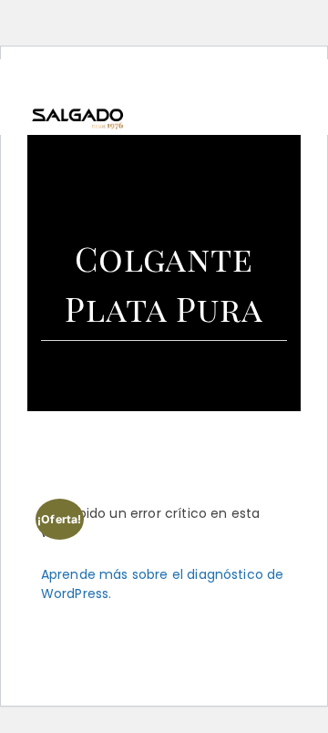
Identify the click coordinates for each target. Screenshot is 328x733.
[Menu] (290, 96)
